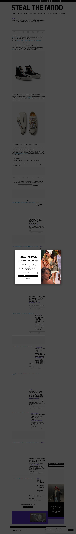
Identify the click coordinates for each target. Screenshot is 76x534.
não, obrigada (28, 278)
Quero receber (28, 275)
